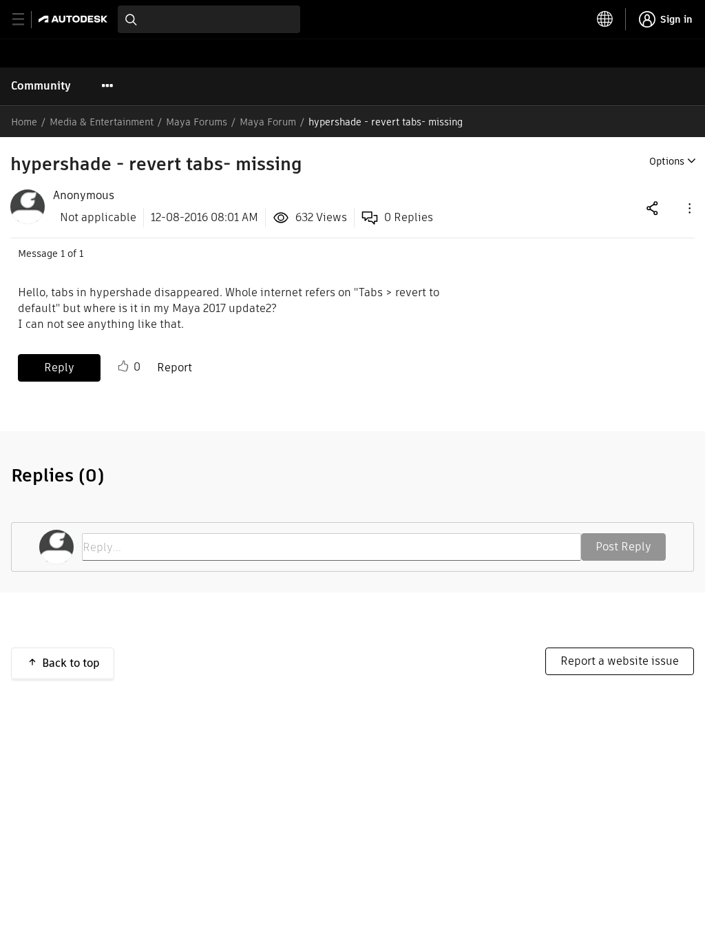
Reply (59, 367)
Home (24, 122)
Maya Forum (268, 122)
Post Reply (623, 547)
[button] (688, 207)
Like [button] (123, 366)
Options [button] (666, 161)
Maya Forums (196, 122)
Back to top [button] (71, 663)
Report (174, 367)
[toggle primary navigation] (25, 19)
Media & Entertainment (102, 122)
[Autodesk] (75, 19)
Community (41, 86)
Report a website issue (619, 661)
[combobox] (209, 19)
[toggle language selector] (605, 19)
